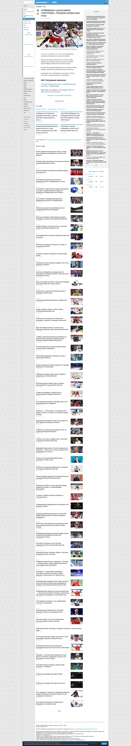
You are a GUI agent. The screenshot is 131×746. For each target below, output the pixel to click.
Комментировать (59, 101)
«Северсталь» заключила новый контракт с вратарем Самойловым (95, 80)
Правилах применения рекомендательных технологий (83, 729)
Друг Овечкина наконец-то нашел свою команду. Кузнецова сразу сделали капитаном (94, 96)
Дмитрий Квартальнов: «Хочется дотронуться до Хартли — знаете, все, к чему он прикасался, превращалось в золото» (96, 153)
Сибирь (32, 73)
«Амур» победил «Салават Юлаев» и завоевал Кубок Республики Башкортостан (95, 52)
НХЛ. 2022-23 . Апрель (96, 171)
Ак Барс (29, 59)
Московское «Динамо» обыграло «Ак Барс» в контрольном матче (95, 60)
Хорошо (104, 743)
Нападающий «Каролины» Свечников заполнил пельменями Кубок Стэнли (95, 22)
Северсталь (29, 51)
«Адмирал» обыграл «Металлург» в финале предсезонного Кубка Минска (95, 117)
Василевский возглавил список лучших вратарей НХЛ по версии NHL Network (95, 121)
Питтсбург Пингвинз (52, 109)
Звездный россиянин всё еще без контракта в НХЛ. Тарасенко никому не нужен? (96, 139)
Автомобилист (25, 59)
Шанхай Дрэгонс (32, 47)
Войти (105, 3)
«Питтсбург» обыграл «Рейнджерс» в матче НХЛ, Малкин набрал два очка (70, 128)
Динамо (25, 47)
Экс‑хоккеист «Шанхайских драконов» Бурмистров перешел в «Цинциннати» (96, 40)
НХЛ (44, 6)
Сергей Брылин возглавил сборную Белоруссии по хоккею (95, 56)
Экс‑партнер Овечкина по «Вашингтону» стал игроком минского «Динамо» (96, 129)
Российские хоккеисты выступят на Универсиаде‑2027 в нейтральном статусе (95, 29)
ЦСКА (32, 51)
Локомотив (25, 51)
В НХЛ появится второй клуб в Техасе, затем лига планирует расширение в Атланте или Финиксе (95, 18)
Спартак (27, 41)
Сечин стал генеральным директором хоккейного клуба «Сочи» (96, 157)
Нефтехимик (27, 63)
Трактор (31, 63)
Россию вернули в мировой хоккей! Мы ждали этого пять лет (95, 25)
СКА (29, 37)
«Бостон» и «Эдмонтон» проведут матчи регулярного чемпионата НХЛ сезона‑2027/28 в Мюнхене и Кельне (95, 71)
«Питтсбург (58, 54)
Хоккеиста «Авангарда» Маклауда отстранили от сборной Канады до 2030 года (96, 162)
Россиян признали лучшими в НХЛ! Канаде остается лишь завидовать (95, 106)
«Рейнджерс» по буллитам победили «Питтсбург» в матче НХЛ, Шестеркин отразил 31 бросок (46, 117)
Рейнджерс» (45, 54)
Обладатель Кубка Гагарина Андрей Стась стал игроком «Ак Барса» (95, 67)
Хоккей (25, 9)
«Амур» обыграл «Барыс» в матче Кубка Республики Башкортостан (94, 87)
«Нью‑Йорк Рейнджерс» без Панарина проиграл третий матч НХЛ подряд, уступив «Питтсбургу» (70, 117)
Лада (25, 37)
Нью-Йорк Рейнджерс (41, 109)
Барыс (25, 73)
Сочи (32, 37)
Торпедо (31, 41)
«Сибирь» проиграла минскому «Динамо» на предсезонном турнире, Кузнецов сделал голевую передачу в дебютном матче (95, 101)
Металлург (32, 59)
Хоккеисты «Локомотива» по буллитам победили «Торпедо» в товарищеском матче (96, 91)
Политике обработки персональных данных (71, 742)
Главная (25, 5)
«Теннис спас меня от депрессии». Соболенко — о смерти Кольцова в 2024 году (95, 147)
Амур (32, 69)
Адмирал (29, 69)
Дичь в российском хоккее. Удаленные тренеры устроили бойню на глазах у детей (96, 76)
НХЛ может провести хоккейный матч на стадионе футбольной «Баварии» (96, 43)
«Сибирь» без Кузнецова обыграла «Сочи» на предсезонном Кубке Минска (96, 143)
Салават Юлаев (29, 73)
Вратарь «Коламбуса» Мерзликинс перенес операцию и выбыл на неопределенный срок (95, 47)
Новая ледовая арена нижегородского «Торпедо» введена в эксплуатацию (95, 113)
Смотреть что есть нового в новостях (59, 95)
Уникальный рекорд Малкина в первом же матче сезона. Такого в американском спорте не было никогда (47, 129)
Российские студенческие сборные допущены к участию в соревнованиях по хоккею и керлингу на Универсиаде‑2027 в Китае (95, 35)
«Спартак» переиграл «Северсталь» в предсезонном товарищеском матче (95, 125)
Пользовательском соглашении (89, 742)
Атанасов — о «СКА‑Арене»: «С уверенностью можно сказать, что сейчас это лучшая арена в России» (95, 134)
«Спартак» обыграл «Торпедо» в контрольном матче (94, 63)
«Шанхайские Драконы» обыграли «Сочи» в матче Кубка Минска (95, 110)
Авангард (25, 69)
